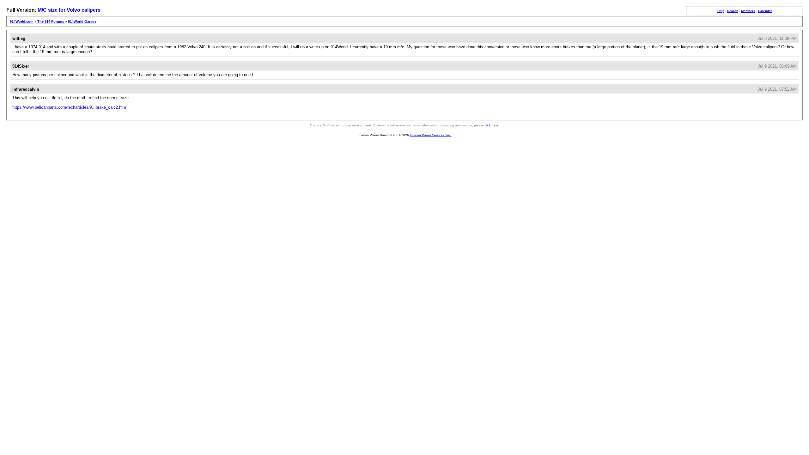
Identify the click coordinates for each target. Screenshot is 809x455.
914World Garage (82, 21)
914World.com (21, 21)
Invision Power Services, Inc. (431, 135)
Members (748, 11)
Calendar (765, 11)
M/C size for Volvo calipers (69, 10)
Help (720, 11)
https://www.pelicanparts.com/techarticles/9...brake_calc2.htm (69, 107)
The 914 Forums (50, 21)
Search (732, 11)
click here (491, 125)
